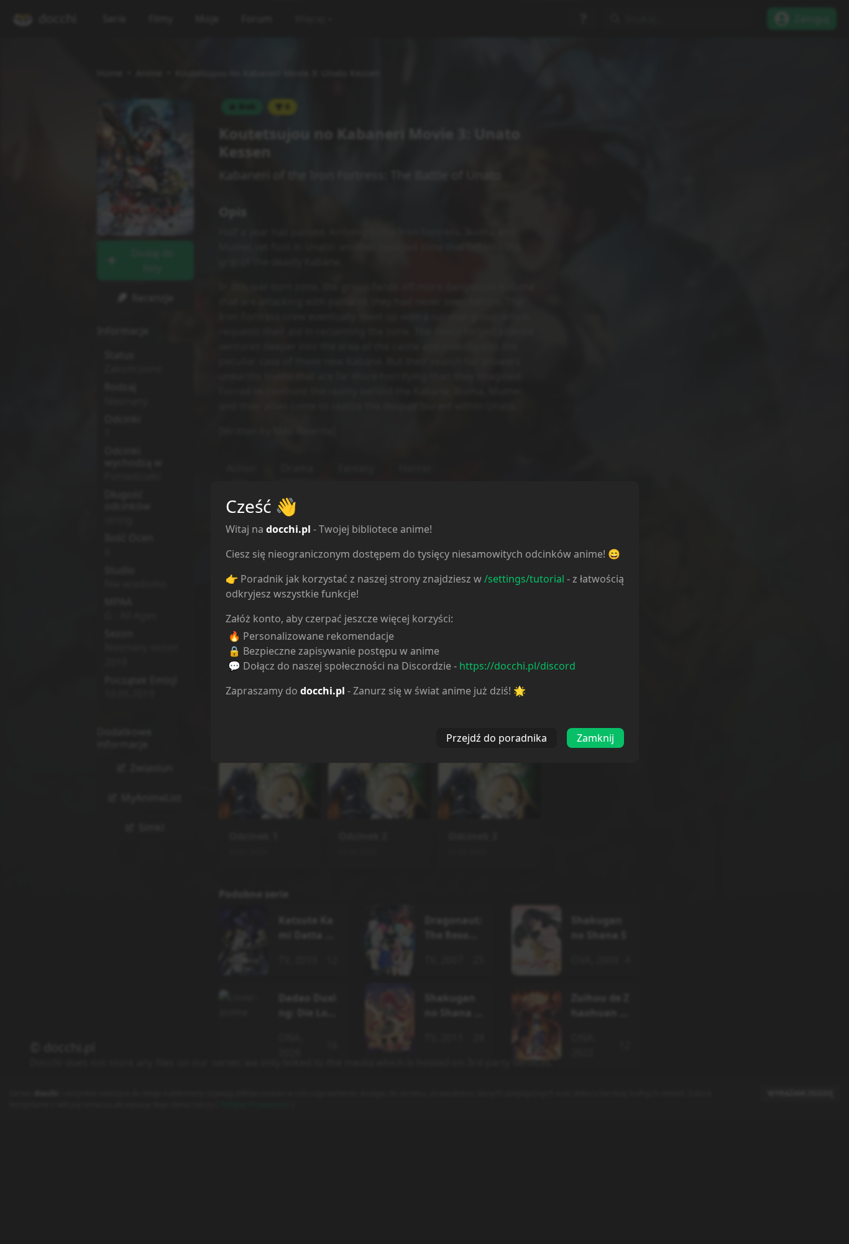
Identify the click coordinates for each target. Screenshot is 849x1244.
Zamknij (595, 738)
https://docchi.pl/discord (517, 666)
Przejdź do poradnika (496, 738)
